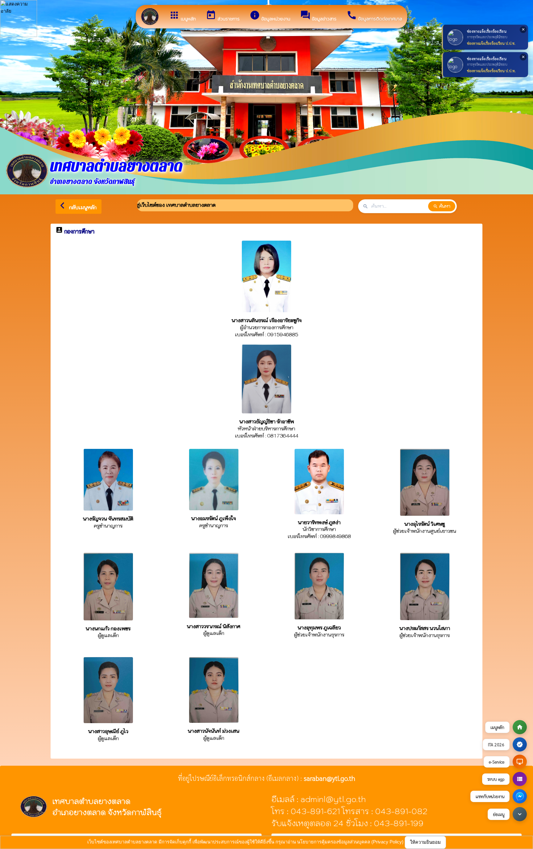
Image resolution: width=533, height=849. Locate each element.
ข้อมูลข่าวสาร (318, 16)
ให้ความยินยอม (425, 842)
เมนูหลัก (182, 16)
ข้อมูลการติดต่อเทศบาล (374, 16)
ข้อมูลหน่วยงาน (270, 16)
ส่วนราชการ (223, 16)
